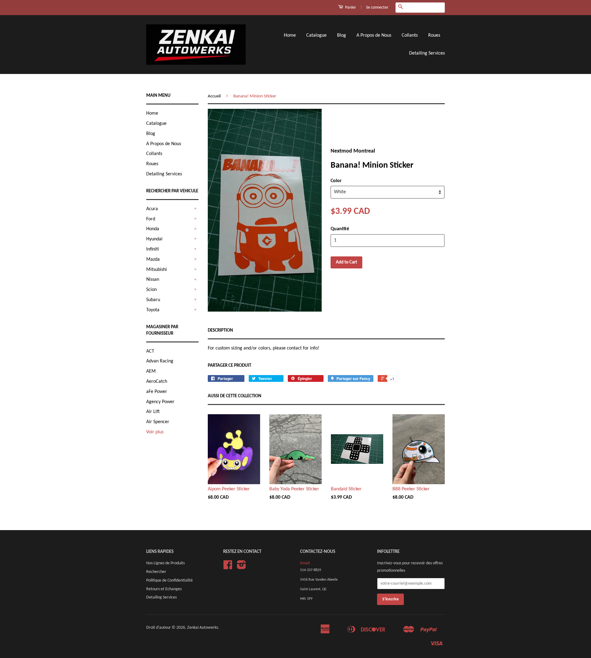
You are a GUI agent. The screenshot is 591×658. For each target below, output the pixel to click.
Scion (151, 289)
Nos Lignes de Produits (165, 563)
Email (305, 563)
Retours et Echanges (164, 589)
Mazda (153, 259)
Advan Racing (159, 361)
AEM (151, 371)
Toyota (152, 310)
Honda (152, 229)
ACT (150, 351)
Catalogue (316, 35)
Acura (152, 208)
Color (336, 180)
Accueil (214, 96)
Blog (341, 35)
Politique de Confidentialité (169, 580)
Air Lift (153, 411)
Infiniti (152, 249)
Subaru (153, 299)
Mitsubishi (156, 269)
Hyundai (154, 239)
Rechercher (156, 572)
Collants (410, 35)
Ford (150, 219)
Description (220, 330)
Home (290, 35)
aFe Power (156, 391)
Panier (350, 7)
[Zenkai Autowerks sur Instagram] (241, 567)
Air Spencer (157, 421)
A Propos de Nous (373, 35)
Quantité (340, 229)
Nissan (152, 279)
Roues (434, 35)
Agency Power (160, 401)
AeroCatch (156, 381)
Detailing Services (427, 53)
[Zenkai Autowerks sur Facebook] (227, 567)
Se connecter (377, 7)
